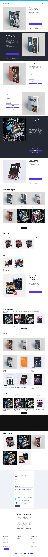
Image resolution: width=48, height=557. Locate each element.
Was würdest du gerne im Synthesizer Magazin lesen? (23, 489)
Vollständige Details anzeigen (37, 28)
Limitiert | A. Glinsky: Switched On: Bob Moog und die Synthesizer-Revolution (23, 206)
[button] (13, 3)
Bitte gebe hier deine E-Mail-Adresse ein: (21, 478)
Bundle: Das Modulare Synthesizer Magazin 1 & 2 (8, 269)
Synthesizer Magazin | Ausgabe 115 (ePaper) (18, 409)
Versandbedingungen (6, 543)
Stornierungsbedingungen (6, 546)
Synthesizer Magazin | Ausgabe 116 (7, 325)
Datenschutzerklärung (6, 539)
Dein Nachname (17, 486)
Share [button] (30, 28)
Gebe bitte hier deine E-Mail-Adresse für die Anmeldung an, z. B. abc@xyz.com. (22, 481)
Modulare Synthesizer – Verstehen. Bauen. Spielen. (22, 387)
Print (18, 449)
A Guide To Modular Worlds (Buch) (35, 387)
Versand (32, 16)
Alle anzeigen (24, 328)
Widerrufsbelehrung (5, 542)
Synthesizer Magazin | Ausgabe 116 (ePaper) (8, 409)
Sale (18, 465)
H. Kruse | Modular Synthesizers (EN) (35, 206)
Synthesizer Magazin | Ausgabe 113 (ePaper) (39, 409)
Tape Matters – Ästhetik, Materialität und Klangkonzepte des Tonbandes (37, 370)
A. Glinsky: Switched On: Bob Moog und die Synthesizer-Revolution (9, 206)
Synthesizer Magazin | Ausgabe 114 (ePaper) (29, 409)
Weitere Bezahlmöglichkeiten (35, 25)
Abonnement (5, 449)
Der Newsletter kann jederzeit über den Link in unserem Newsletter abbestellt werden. (24, 495)
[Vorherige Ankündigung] (3, 0)
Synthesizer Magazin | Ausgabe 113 (38, 325)
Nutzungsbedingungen (21, 500)
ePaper (4, 465)
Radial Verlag (22, 555)
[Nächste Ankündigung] (44, 0)
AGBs (4, 538)
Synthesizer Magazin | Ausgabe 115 (17, 325)
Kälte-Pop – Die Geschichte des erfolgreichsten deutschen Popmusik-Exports (9, 387)
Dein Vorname (17, 483)
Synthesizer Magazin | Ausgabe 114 (28, 325)
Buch (32, 449)
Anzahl (29, 17)
